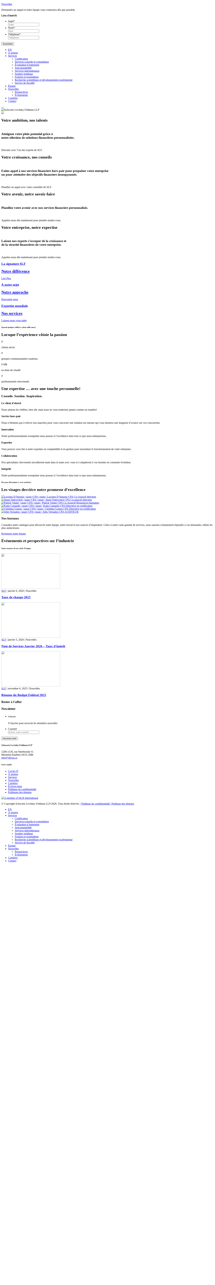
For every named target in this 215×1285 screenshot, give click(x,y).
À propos (13, 52)
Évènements (21, 95)
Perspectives (21, 92)
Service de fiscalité (25, 83)
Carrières (13, 98)
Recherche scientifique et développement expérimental (43, 79)
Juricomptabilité (23, 67)
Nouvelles (13, 89)
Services (12, 55)
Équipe (12, 86)
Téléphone (14, 34)
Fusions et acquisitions (27, 76)
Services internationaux (27, 70)
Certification (21, 58)
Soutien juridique (24, 73)
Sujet (11, 21)
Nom (11, 27)
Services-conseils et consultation (32, 61)
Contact (12, 101)
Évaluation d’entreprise (27, 64)
